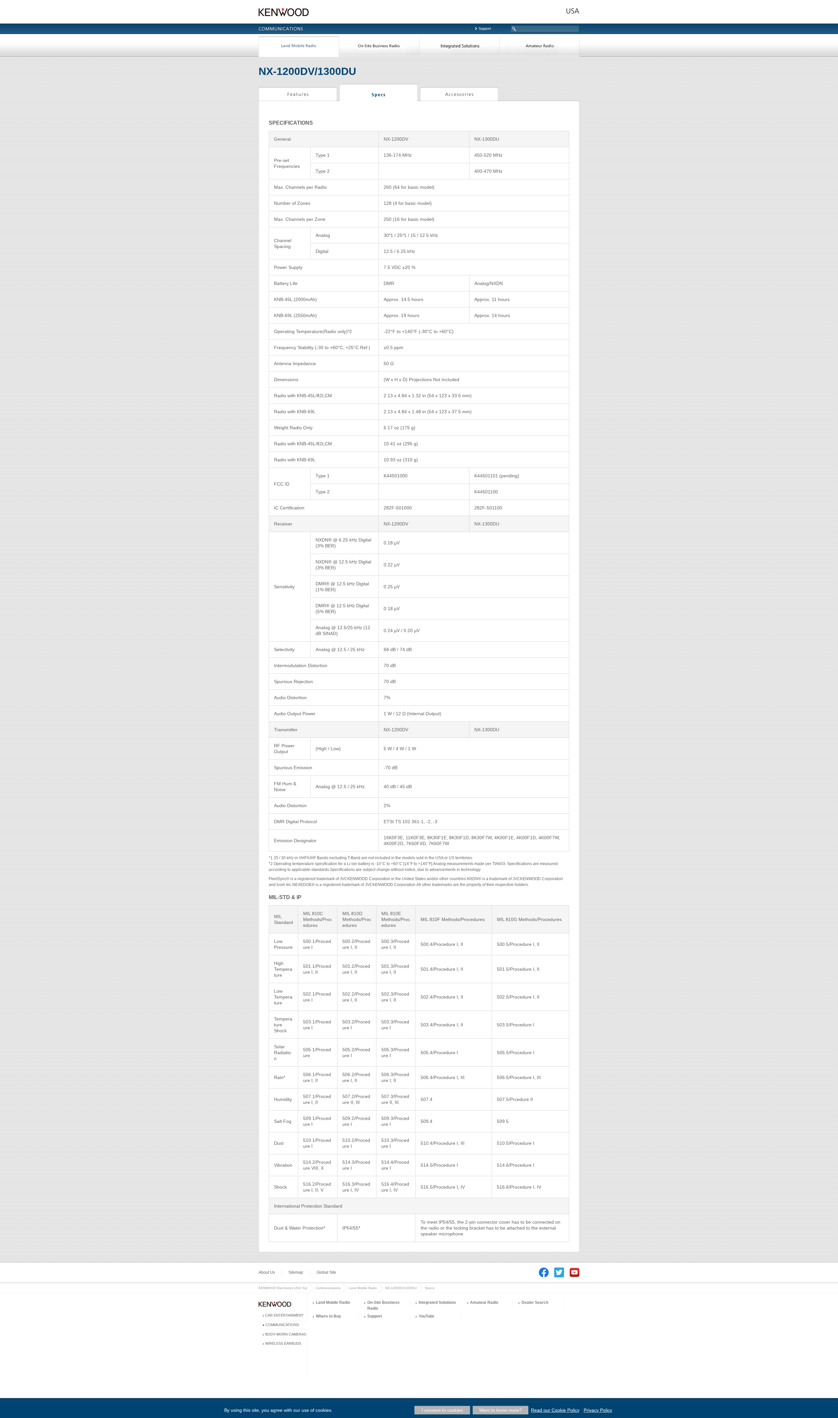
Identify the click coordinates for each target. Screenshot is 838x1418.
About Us (267, 1272)
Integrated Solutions (459, 47)
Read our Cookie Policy (555, 1410)
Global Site (326, 1272)
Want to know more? (500, 1410)
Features (298, 93)
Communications (328, 1288)
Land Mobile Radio (299, 47)
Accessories (459, 93)
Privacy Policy (598, 1410)
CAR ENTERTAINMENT (284, 1315)
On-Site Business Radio (379, 47)
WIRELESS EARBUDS (283, 1343)
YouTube (426, 1316)
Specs (378, 93)
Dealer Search (534, 1302)
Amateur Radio (539, 47)
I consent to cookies (442, 1410)
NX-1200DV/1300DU (401, 1288)
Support (485, 28)
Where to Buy (328, 1316)
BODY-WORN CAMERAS (285, 1334)
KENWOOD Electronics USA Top (283, 1288)
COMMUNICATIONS (282, 1325)
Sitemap (295, 1272)
